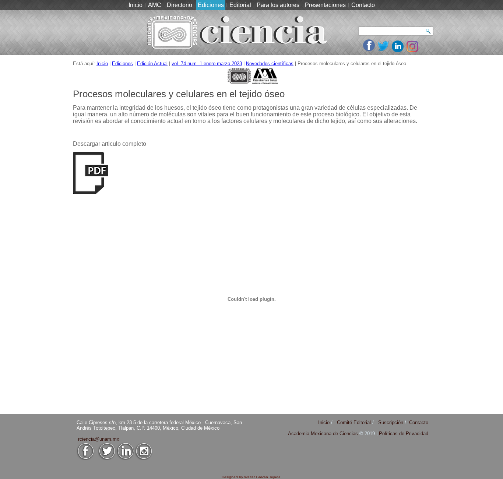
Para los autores (278, 5)
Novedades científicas (269, 63)
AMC (154, 5)
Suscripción (390, 422)
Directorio (179, 5)
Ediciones (211, 5)
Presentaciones (325, 5)
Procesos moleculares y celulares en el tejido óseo (179, 93)
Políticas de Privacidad (403, 433)
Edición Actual (152, 63)
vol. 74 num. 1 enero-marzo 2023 (207, 63)
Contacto (363, 5)
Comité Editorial (354, 422)
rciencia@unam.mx (98, 439)
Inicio (136, 5)
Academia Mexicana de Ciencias (323, 433)
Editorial (240, 5)
